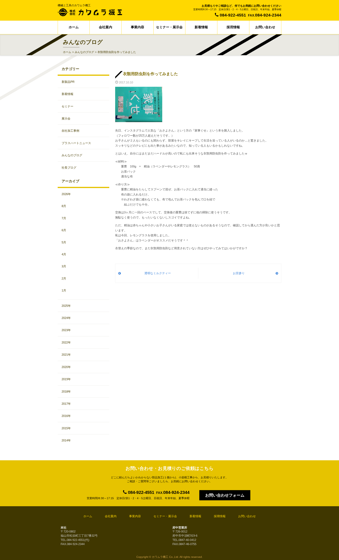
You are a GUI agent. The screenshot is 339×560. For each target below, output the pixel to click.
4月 (64, 254)
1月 (64, 290)
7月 (64, 218)
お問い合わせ (265, 27)
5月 (64, 242)
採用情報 (233, 27)
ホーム (74, 27)
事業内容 (137, 27)
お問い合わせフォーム (224, 495)
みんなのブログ (84, 52)
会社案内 (105, 27)
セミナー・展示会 (169, 27)
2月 (64, 278)
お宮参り (239, 273)
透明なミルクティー (157, 273)
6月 (64, 230)
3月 (64, 266)
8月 (64, 206)
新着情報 (201, 27)
